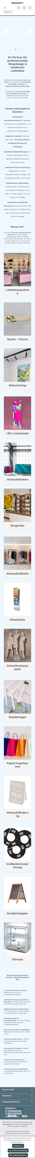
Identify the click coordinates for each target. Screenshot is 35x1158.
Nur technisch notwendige (18, 1150)
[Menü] (4, 8)
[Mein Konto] (30, 8)
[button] (12, 49)
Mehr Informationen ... (17, 1142)
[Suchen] (18, 8)
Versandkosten (7, 1124)
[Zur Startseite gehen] (17, 3)
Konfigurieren (18, 1146)
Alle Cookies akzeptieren (18, 1155)
